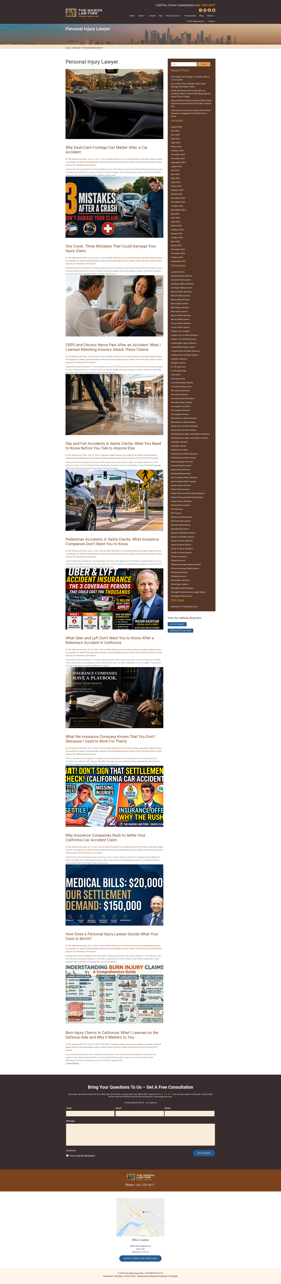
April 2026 (175, 142)
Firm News (143, 846)
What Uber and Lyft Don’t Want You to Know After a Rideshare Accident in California (110, 640)
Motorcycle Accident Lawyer (184, 430)
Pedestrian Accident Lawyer (183, 457)
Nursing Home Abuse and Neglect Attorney (190, 434)
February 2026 (177, 150)
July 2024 (175, 213)
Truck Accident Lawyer (181, 552)
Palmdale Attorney (179, 441)
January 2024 (177, 233)
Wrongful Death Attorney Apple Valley (188, 592)
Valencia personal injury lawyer (185, 568)
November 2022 (178, 253)
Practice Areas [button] (172, 16)
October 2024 (177, 205)
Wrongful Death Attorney (182, 588)
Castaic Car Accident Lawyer (183, 339)
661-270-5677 (205, 5)
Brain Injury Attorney (180, 299)
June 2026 (175, 134)
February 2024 (177, 229)
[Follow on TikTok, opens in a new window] (209, 10)
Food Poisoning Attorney (182, 382)
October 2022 (177, 257)
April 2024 (175, 221)
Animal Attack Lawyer (181, 279)
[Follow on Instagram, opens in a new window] (205, 10)
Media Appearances (196, 21)
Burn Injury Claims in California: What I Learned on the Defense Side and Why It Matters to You (112, 1035)
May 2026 (175, 138)
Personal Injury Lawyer (118, 162)
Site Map (118, 1276)
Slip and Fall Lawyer (180, 528)
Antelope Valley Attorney (182, 283)
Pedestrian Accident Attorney (184, 453)
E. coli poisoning (178, 370)
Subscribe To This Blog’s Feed (184, 606)
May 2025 (175, 178)
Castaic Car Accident (180, 331)
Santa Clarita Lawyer (125, 458)
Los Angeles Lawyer (180, 414)
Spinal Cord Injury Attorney (183, 532)
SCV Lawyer (90, 165)
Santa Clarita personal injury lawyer (187, 497)
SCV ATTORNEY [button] (177, 624)
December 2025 (178, 154)
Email (119, 1108)
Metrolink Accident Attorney (184, 418)
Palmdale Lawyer (178, 445)
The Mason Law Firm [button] (180, 630)
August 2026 (176, 126)
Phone (168, 1108)
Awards (152, 16)
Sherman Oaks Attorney (181, 517)
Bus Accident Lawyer (180, 319)
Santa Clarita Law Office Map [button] (140, 1258)
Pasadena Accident (179, 449)
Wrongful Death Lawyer (181, 596)
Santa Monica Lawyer (180, 505)
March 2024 (176, 225)
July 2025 (175, 170)
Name (69, 1108)
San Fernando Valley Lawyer (183, 481)
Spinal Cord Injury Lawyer (182, 536)
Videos (210, 16)
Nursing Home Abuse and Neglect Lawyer (189, 437)
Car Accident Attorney (111, 159)
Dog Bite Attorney (179, 358)
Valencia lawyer (178, 560)
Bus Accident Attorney (181, 315)
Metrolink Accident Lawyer (183, 422)
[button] (279, 1268)
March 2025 (176, 186)
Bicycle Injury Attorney (181, 291)
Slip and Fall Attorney (180, 524)
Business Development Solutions (152, 1276)
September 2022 (178, 261)
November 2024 (178, 202)
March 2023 (176, 245)
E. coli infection (178, 366)
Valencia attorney (179, 556)
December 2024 (178, 198)
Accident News (177, 271)
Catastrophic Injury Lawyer (183, 347)
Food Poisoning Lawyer (181, 386)
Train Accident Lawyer (181, 544)
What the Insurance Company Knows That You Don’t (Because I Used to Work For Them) (110, 739)
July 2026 (175, 130)
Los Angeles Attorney (180, 410)
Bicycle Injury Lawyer (180, 295)
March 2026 (176, 146)
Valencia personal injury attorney (186, 564)
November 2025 (178, 158)
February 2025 (177, 190)
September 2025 (178, 162)
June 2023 (175, 241)
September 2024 (178, 209)
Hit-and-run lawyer (179, 394)
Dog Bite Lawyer (178, 362)
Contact (211, 21)
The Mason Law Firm (77, 159)
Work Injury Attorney (180, 580)
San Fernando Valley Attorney (184, 477)
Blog (201, 16)
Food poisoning (178, 378)
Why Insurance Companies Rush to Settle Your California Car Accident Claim (105, 837)
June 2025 (175, 174)
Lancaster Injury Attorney (182, 398)
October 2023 (177, 237)
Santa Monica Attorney (181, 501)
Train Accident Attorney (182, 540)
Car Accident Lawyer (131, 159)
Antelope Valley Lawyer (181, 287)
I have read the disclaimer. (83, 1156)
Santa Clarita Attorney (139, 162)
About (141, 16)
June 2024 (175, 217)
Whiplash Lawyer (178, 576)
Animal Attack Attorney (181, 275)
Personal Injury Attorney (96, 162)
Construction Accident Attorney (185, 351)
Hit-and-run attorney (180, 390)
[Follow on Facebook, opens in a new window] (200, 10)
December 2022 (178, 249)
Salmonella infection (180, 469)
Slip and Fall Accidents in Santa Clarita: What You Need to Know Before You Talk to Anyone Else (113, 445)
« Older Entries (72, 1063)
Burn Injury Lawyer (179, 311)
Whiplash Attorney (179, 572)
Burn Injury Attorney (180, 307)
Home (132, 16)
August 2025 (176, 166)
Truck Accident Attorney (182, 548)
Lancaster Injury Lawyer (151, 159)
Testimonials (190, 16)
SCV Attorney (79, 165)
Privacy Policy (130, 1276)
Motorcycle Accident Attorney (184, 426)
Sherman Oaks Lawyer (181, 521)
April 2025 (175, 182)
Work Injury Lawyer (179, 584)
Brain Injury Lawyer (179, 303)
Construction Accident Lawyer (184, 354)
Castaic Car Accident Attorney (184, 335)
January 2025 (177, 194)
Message (70, 1121)
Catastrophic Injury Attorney (184, 343)
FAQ (160, 16)
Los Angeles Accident (75, 162)
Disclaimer (71, 1150)
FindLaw (174, 1276)
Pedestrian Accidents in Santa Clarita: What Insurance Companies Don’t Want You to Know (112, 541)
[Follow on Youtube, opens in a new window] (213, 10)
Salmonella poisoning (181, 473)
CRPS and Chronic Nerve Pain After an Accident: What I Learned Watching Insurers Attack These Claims (113, 347)
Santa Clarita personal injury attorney (188, 493)
